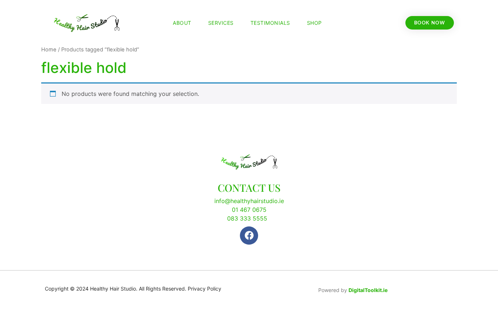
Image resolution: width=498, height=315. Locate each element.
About (182, 23)
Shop (314, 23)
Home (49, 49)
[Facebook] (249, 235)
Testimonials (270, 23)
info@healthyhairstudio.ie (249, 201)
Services (221, 23)
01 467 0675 (249, 209)
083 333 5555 (247, 218)
